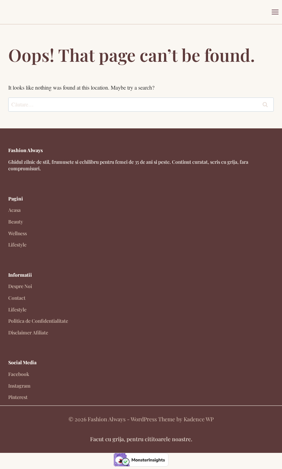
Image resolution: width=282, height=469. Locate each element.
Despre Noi (20, 286)
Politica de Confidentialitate (38, 321)
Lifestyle (17, 244)
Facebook (18, 374)
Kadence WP (199, 419)
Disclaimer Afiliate (28, 332)
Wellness (17, 233)
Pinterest (18, 397)
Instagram (19, 385)
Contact (16, 298)
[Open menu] (275, 12)
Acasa (14, 210)
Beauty (15, 221)
